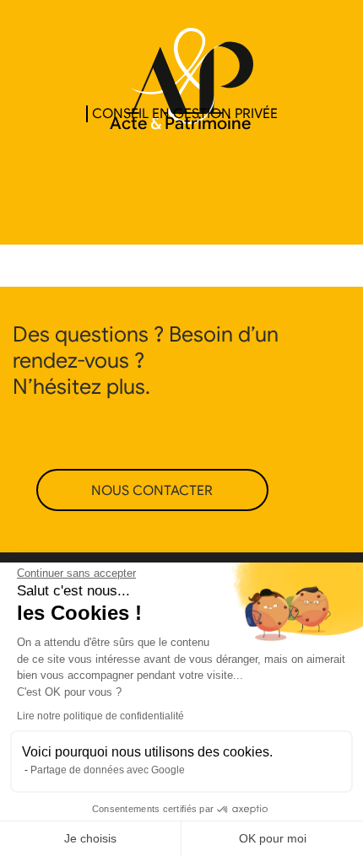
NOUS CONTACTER (152, 490)
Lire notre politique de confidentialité (100, 716)
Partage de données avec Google (107, 770)
